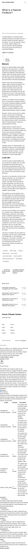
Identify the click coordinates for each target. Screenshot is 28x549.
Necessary (4, 392)
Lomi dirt (7, 60)
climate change (13, 250)
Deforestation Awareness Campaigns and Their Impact (10, 288)
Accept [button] (11, 357)
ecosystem (20, 250)
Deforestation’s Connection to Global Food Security (10, 299)
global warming (6, 253)
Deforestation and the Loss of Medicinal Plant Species (10, 305)
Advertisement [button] (4, 529)
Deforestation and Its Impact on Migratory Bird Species (10, 293)
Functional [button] (3, 497)
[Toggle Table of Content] (3, 56)
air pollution (5, 250)
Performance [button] (3, 507)
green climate (14, 253)
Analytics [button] (2, 518)
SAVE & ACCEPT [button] (5, 548)
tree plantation (6, 261)
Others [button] (2, 539)
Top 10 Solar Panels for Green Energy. (6, 271)
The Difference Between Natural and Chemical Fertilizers (18, 271)
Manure (7, 59)
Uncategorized (20, 33)
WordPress (23, 340)
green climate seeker (7, 256)
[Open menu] (25, 2)
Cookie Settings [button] (4, 357)
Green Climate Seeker (8, 2)
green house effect (18, 256)
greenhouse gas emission (8, 258)
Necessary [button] (3, 390)
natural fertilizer (19, 258)
